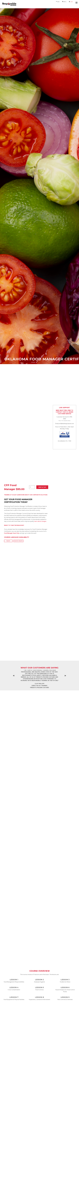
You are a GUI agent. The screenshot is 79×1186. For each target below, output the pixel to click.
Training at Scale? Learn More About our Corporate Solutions (25, 495)
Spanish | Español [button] (18, 540)
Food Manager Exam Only (11, 533)
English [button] (8, 540)
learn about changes (40, 521)
